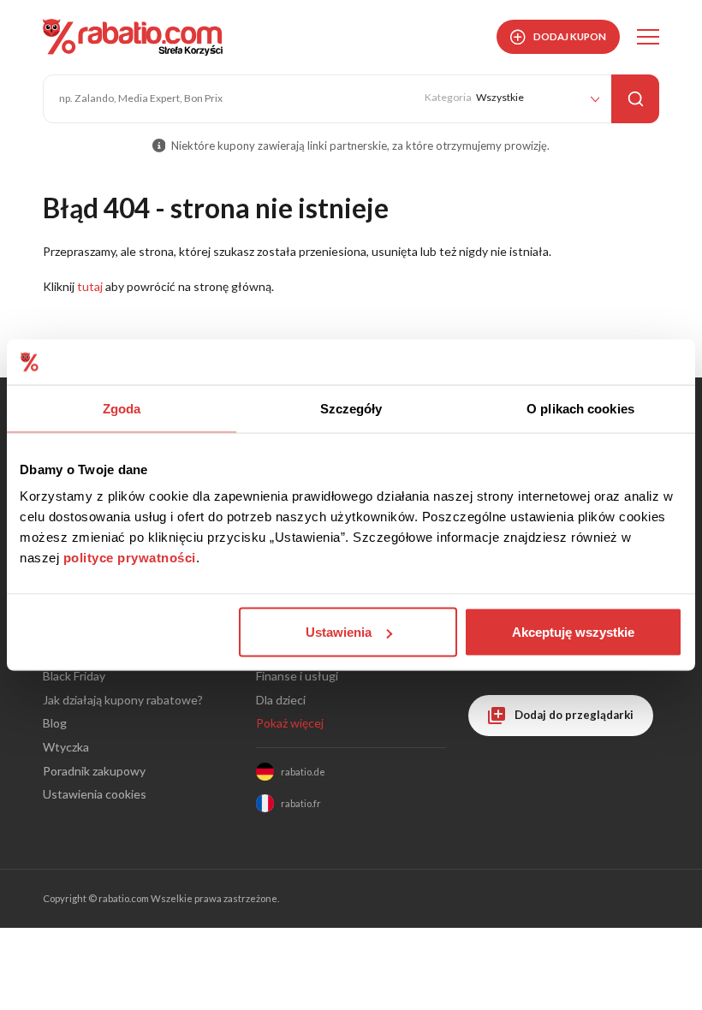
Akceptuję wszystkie (573, 632)
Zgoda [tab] (122, 408)
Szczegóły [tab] (351, 408)
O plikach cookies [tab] (580, 408)
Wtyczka (66, 747)
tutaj (90, 286)
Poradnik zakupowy (94, 770)
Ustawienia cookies (94, 794)
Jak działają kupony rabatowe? (123, 699)
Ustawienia (339, 632)
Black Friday (74, 675)
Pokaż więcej (290, 723)
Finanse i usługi (297, 675)
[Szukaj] (635, 98)
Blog (55, 723)
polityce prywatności (129, 557)
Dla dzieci (281, 699)
